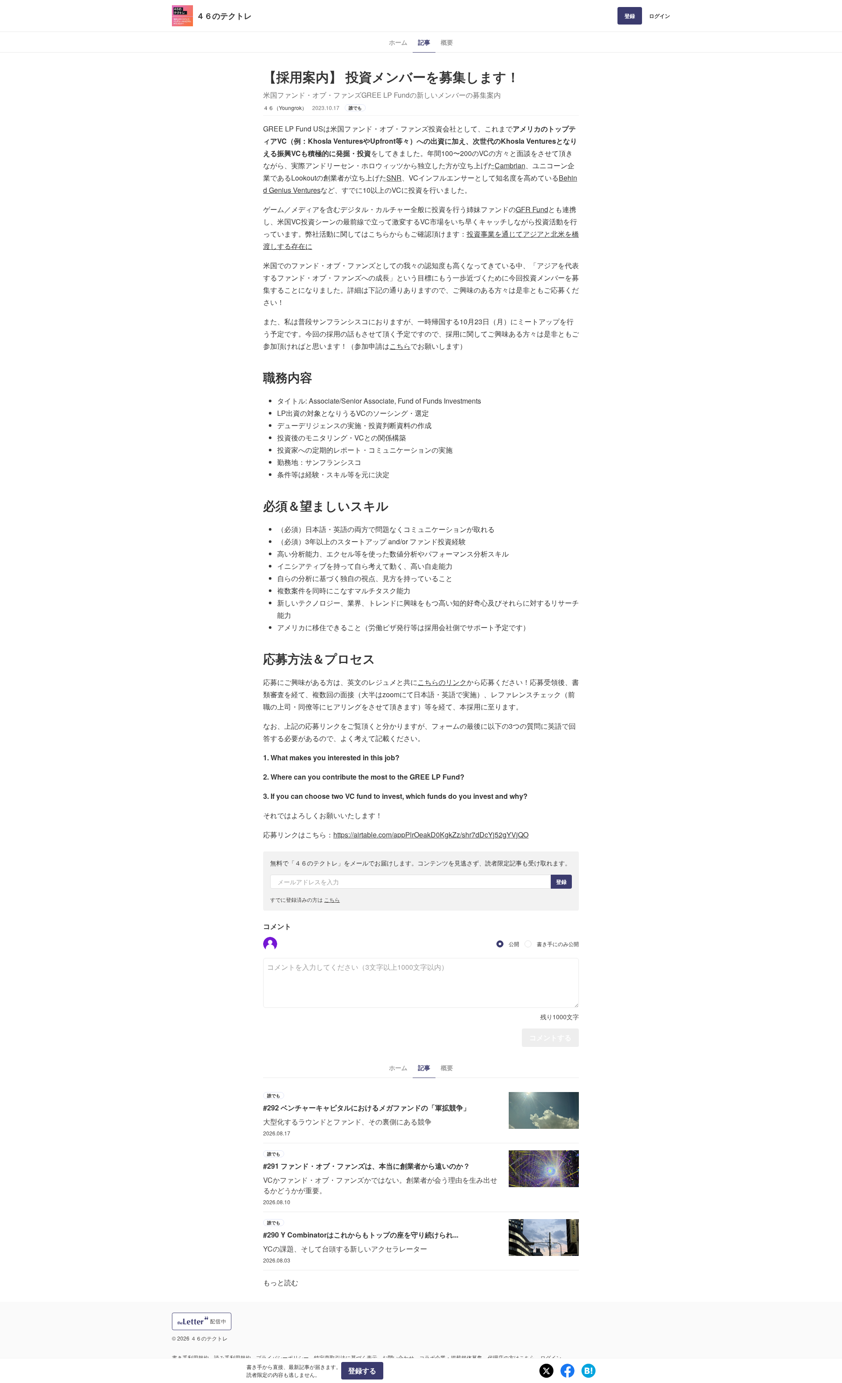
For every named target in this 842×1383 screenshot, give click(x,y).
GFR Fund (532, 209)
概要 (447, 42)
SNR (394, 178)
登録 (629, 16)
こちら (399, 346)
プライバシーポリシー (282, 1357)
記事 (424, 42)
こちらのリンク (442, 682)
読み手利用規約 (232, 1357)
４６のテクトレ (224, 15)
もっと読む (280, 1282)
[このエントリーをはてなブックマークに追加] (589, 1371)
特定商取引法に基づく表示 (345, 1357)
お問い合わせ (398, 1357)
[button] (270, 944)
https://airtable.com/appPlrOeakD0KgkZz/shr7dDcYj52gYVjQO (430, 835)
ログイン (659, 15)
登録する (362, 1370)
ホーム (398, 42)
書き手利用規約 (190, 1357)
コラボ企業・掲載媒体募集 (450, 1357)
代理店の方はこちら (511, 1357)
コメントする (550, 1037)
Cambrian (510, 165)
